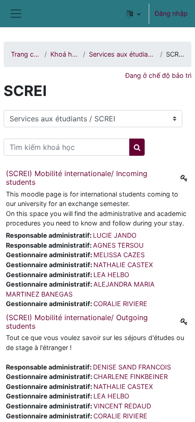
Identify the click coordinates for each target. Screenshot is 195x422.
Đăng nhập (171, 13)
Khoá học (64, 54)
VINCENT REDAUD (122, 406)
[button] (133, 13)
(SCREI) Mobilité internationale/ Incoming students (76, 178)
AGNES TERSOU (118, 245)
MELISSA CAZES (119, 255)
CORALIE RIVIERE (120, 303)
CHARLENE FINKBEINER (130, 376)
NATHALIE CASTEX (123, 265)
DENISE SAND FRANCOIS (132, 367)
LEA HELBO (111, 274)
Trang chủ (26, 54)
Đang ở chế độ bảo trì (158, 75)
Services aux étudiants (122, 54)
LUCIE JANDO (114, 235)
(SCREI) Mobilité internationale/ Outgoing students (77, 322)
